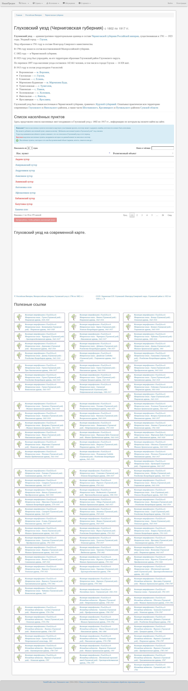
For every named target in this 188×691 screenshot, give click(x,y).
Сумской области (149, 107)
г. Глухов (39, 75)
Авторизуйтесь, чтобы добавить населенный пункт (35, 220)
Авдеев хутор (22, 159)
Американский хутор (26, 164)
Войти (170, 3)
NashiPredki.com (49, 682)
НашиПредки (8, 3)
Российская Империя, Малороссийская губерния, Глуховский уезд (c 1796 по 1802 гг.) (49, 296)
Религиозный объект (124, 153)
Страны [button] (38, 3)
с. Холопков (43, 92)
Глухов (43, 39)
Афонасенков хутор (25, 192)
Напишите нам (63, 682)
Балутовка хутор (23, 203)
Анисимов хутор (24, 175)
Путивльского (123, 107)
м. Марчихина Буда (57, 82)
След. (170, 215)
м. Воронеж (43, 72)
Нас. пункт (22, 153)
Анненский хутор (24, 181)
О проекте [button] (84, 3)
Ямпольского (51, 107)
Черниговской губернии (104, 36)
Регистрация (181, 3)
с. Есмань (38, 78)
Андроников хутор (25, 170)
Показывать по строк (26, 148)
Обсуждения (70, 3)
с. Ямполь (40, 96)
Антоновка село (23, 187)
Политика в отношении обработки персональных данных (123, 682)
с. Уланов (39, 89)
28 (163, 215)
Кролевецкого (106, 107)
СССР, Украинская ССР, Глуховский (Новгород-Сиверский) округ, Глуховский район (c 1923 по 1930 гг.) (133, 297)
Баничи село (21, 209)
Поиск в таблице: (143, 148)
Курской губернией (106, 104)
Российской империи (128, 36)
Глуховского (35, 107)
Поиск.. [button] (24, 3)
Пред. (125, 215)
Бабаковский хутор (25, 198)
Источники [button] (53, 3)
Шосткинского (90, 107)
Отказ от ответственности (89, 682)
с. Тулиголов (44, 85)
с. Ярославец (43, 99)
